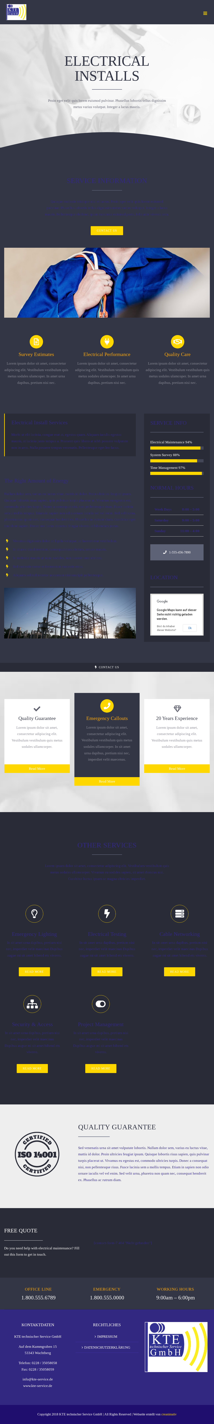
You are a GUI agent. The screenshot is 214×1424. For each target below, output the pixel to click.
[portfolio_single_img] (70, 589)
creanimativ (169, 1414)
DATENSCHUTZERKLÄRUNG (107, 1347)
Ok (190, 628)
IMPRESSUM (107, 1336)
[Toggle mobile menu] (205, 13)
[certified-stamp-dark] (37, 1133)
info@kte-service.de (38, 1379)
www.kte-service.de (37, 1386)
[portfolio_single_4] (107, 249)
